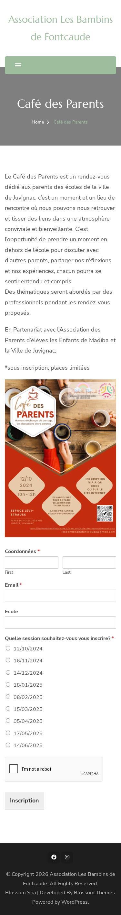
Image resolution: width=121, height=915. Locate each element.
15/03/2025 (28, 709)
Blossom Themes (94, 892)
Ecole (11, 611)
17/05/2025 (28, 733)
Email (13, 585)
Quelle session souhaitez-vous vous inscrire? (59, 638)
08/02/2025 (28, 697)
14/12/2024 (28, 673)
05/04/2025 (28, 721)
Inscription (24, 800)
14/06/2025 (28, 745)
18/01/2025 (28, 685)
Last (67, 572)
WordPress (74, 902)
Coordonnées (22, 551)
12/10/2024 (28, 648)
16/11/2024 (28, 660)
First (9, 572)
